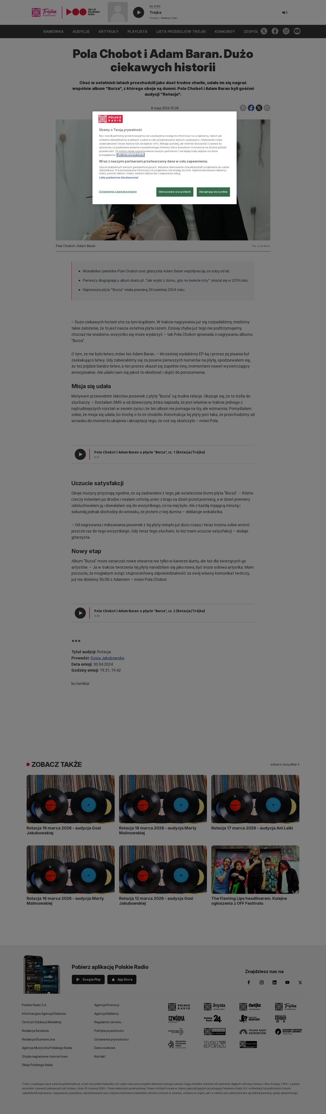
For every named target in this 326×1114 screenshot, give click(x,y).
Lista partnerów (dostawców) (118, 177)
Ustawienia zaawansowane (118, 191)
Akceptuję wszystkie (213, 191)
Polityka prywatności (130, 154)
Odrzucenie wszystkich (175, 191)
